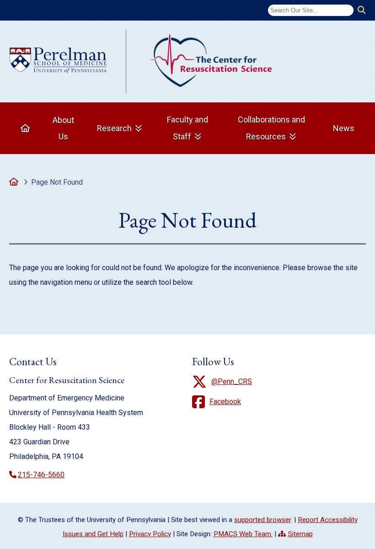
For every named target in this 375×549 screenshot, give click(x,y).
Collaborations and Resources (271, 128)
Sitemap (300, 534)
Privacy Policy (150, 534)
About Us (63, 128)
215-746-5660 (41, 474)
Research (114, 128)
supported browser (262, 520)
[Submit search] (362, 10)
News (343, 128)
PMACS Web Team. (243, 534)
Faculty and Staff (187, 128)
